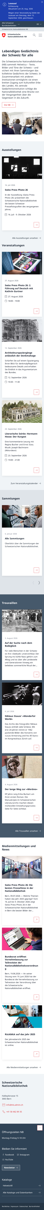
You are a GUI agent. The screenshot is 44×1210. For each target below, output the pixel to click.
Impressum (14, 1206)
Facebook (9, 1154)
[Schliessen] (42, 2)
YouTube (9, 1159)
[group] (22, 540)
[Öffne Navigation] (40, 35)
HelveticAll (7, 1185)
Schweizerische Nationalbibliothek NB (17, 35)
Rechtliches (6, 1206)
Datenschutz (23, 1206)
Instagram (24, 1154)
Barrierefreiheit (34, 1206)
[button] (40, 1127)
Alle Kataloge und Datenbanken (18, 1192)
